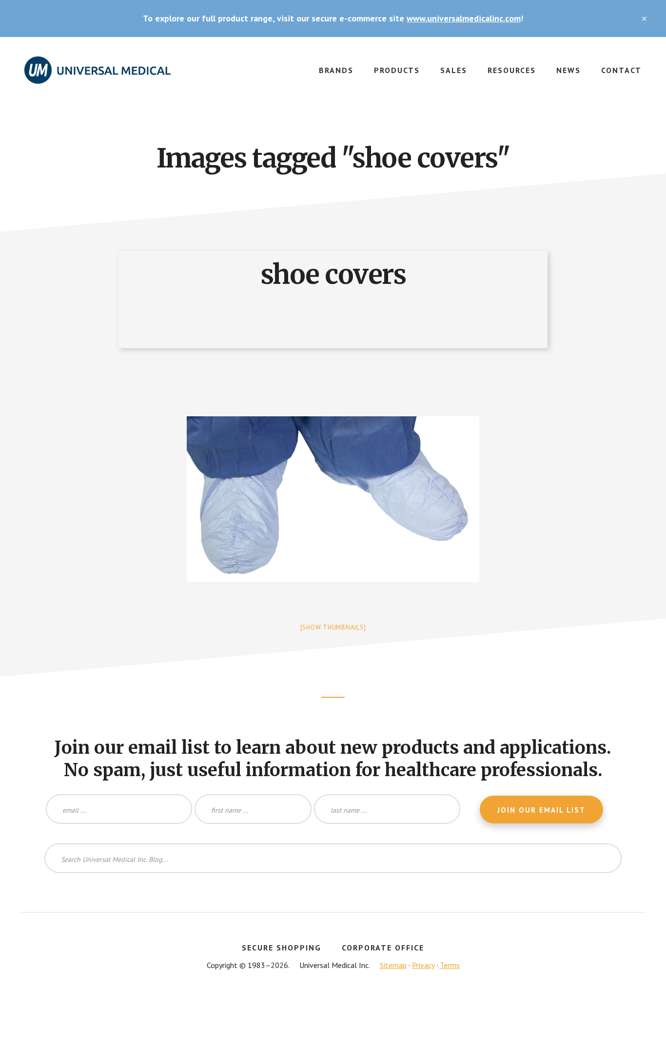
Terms (450, 965)
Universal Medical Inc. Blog (97, 75)
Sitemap (393, 965)
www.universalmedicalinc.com (464, 18)
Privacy (423, 965)
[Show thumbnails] (333, 627)
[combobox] (333, 858)
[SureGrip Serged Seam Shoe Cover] (333, 499)
